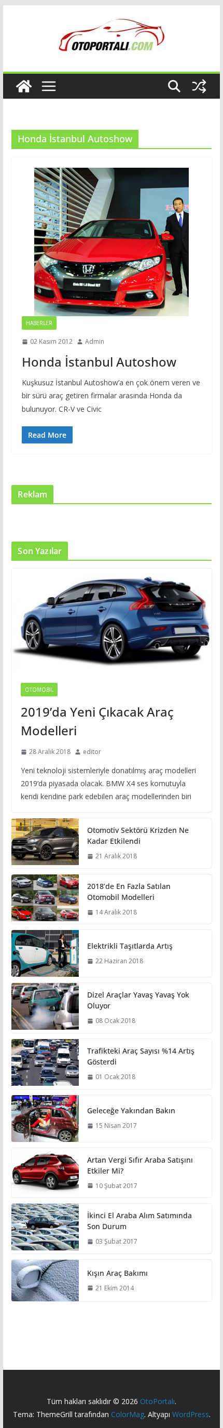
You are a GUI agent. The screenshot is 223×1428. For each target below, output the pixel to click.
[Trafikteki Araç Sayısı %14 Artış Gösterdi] (45, 1064)
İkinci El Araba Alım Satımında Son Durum (139, 1220)
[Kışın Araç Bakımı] (45, 1280)
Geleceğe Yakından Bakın (131, 1110)
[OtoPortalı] (23, 86)
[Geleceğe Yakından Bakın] (45, 1118)
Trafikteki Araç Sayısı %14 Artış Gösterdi (140, 1056)
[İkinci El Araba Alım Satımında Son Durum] (45, 1229)
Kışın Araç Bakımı (117, 1273)
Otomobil (39, 689)
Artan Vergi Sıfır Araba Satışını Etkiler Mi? (140, 1165)
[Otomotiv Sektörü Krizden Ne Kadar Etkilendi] (45, 843)
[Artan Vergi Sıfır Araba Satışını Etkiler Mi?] (45, 1173)
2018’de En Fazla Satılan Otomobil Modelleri (129, 891)
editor (92, 751)
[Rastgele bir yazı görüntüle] (199, 86)
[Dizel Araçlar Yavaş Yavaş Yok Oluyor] (45, 1008)
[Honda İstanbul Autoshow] (111, 242)
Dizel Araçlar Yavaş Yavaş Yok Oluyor (138, 1000)
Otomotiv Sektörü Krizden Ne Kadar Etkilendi (138, 835)
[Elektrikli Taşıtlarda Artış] (45, 953)
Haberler (39, 323)
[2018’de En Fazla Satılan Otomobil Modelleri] (45, 899)
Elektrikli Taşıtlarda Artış (130, 946)
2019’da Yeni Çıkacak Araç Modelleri (97, 721)
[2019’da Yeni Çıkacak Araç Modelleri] (111, 621)
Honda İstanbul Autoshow (99, 361)
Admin (94, 341)
